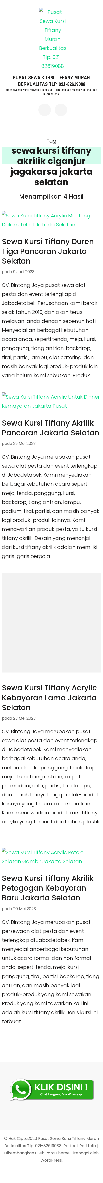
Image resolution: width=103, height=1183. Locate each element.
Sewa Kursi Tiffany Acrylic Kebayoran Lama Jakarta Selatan (49, 697)
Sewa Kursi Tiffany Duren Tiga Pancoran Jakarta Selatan (48, 251)
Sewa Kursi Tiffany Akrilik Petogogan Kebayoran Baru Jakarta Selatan (48, 888)
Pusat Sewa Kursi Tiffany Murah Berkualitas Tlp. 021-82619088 (51, 81)
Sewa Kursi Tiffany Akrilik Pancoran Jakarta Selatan (51, 427)
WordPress (51, 1160)
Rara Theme (58, 1153)
